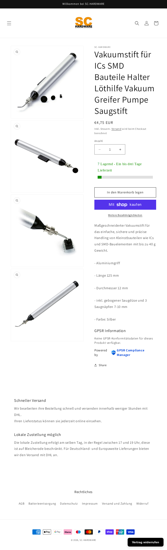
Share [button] (103, 365)
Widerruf (142, 503)
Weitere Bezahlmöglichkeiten (125, 215)
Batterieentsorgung (42, 503)
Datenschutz (69, 503)
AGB (22, 503)
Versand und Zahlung (117, 503)
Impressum (90, 503)
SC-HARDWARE (88, 540)
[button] (9, 23)
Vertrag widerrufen (145, 542)
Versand (117, 128)
